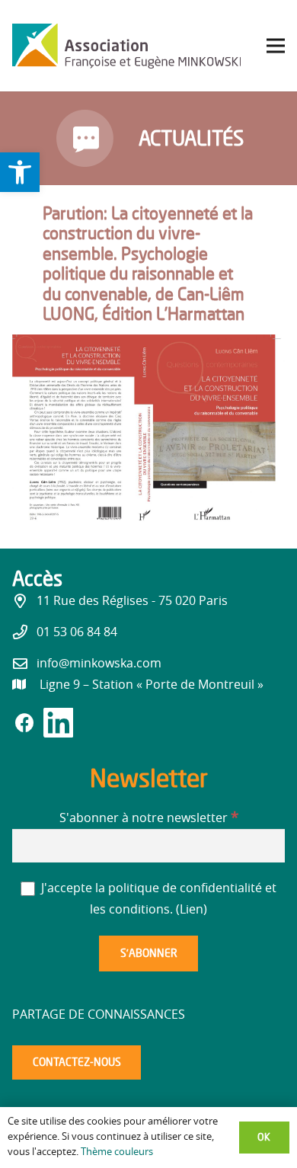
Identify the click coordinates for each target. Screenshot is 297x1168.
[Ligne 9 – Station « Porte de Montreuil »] (26, 685)
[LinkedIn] (58, 727)
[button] (20, 172)
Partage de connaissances (98, 1015)
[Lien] (126, 46)
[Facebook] (27, 724)
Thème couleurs (117, 1152)
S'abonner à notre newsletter (148, 818)
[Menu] (276, 46)
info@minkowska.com (99, 664)
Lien (191, 910)
